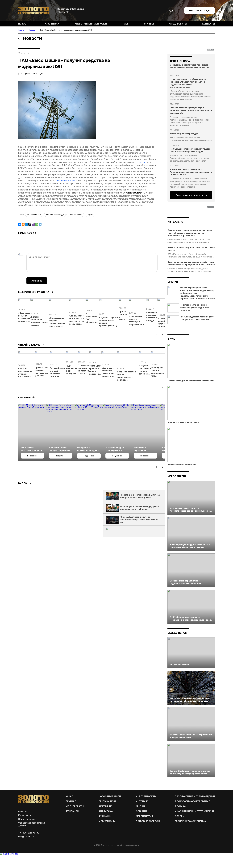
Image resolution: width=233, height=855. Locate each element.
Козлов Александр (55, 214)
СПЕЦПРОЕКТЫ (75, 806)
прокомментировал (65, 180)
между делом (177, 632)
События (141, 811)
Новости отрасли (110, 796)
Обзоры (179, 816)
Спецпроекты (178, 23)
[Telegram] (40, 224)
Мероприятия (176, 476)
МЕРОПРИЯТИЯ (144, 816)
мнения (172, 281)
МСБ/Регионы (107, 821)
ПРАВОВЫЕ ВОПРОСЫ (148, 821)
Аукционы (105, 816)
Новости (23, 23)
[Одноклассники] (23, 224)
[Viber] (33, 224)
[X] (29, 224)
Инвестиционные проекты (91, 23)
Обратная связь (26, 819)
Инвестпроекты (146, 796)
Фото (171, 339)
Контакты (208, 23)
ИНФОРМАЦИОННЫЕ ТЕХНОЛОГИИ (194, 811)
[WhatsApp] (36, 224)
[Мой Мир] (26, 224)
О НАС (69, 796)
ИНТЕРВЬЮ (142, 801)
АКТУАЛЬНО (175, 221)
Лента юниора (107, 801)
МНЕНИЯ (140, 806)
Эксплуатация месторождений (195, 796)
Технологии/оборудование (192, 801)
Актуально (105, 806)
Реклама (22, 811)
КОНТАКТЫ (72, 811)
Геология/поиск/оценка (190, 821)
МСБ (126, 23)
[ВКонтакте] (19, 224)
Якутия (90, 214)
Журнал (149, 23)
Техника (180, 806)
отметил (141, 162)
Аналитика (52, 23)
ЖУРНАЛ (71, 801)
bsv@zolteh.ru (26, 836)
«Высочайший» (34, 214)
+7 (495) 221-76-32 (28, 832)
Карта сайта (24, 815)
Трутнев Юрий (75, 214)
